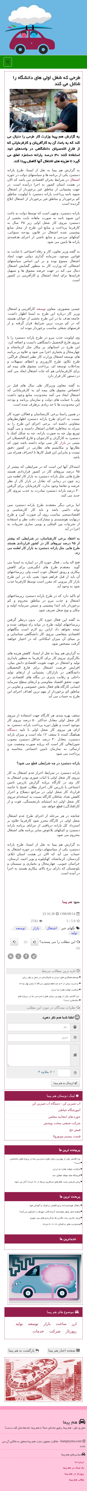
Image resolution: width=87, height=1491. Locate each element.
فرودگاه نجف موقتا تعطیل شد (66, 1175)
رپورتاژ (71, 1331)
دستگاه (12, 730)
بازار (62, 443)
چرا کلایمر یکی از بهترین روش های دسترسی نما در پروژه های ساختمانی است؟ (48, 998)
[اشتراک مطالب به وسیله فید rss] (10, 956)
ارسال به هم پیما (64, 1083)
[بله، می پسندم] (34, 942)
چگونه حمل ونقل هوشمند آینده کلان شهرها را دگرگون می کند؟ (49, 1211)
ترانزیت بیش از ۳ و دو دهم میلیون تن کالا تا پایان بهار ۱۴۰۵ (49, 983)
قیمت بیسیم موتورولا (66, 1136)
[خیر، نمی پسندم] (14, 942)
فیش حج (74, 1130)
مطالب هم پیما (76, 1479)
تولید (74, 933)
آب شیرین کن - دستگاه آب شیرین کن (56, 1103)
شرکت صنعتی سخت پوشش (62, 1123)
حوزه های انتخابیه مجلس (64, 1116)
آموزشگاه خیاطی (69, 1110)
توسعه (41, 309)
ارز (74, 1324)
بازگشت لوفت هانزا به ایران (65, 989)
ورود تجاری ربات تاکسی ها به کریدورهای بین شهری (55, 1218)
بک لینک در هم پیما (73, 1467)
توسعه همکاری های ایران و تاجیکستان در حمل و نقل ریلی (50, 977)
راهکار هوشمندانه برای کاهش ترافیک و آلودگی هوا (54, 1205)
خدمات (38, 1331)
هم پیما (67, 902)
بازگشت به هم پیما (22, 1350)
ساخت (61, 1324)
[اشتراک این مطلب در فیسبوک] (26, 956)
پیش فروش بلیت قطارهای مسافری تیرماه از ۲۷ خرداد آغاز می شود (47, 1181)
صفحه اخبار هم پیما (62, 1350)
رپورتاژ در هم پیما (74, 1473)
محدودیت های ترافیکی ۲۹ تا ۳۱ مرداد (61, 1224)
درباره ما (79, 1461)
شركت (54, 1331)
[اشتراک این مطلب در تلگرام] (33, 956)
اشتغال (75, 180)
